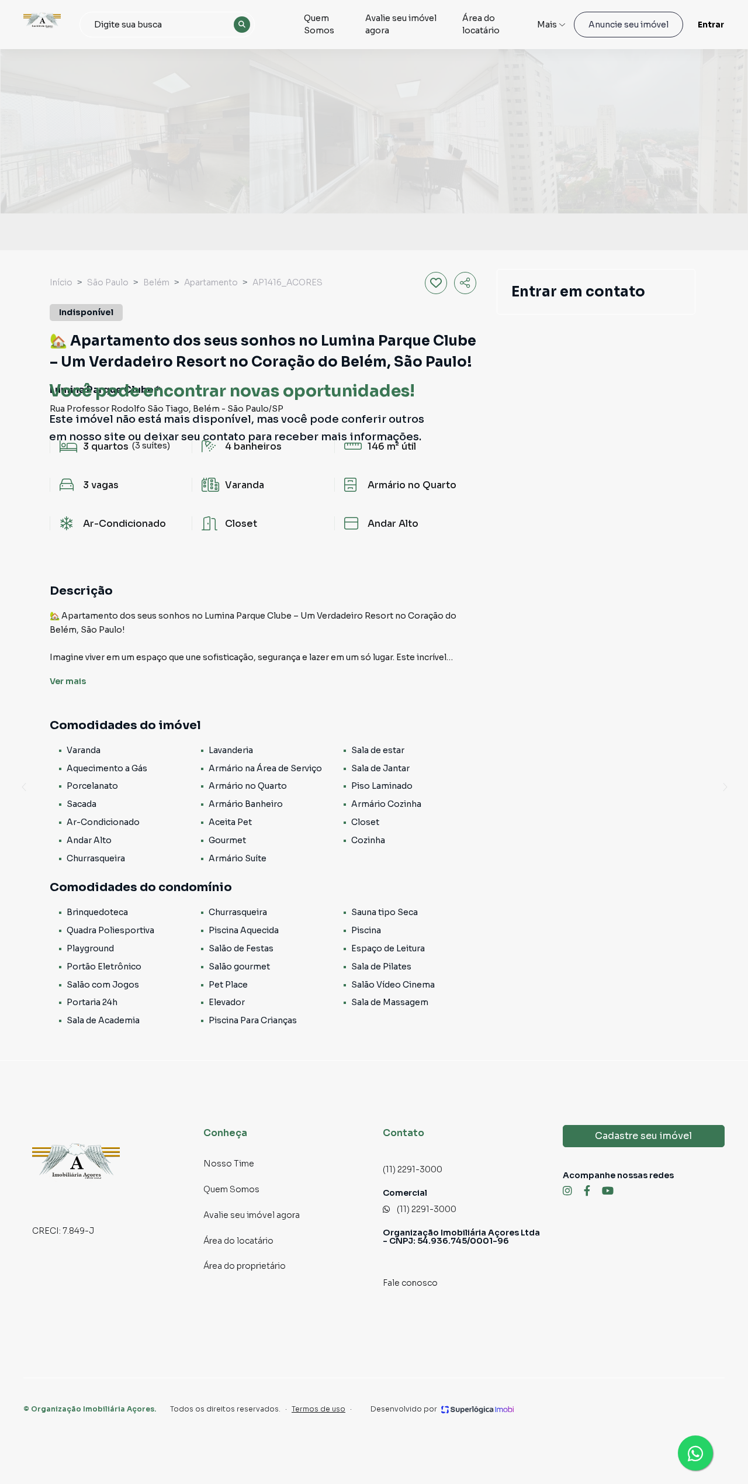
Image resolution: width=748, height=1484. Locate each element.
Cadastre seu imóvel (643, 1136)
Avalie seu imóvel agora (401, 24)
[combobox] (167, 24)
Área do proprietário (244, 1266)
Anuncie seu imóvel (628, 24)
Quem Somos (319, 24)
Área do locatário (481, 24)
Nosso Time (228, 1163)
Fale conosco (410, 1283)
